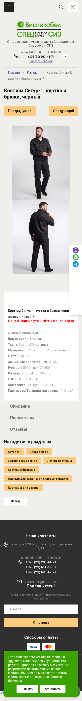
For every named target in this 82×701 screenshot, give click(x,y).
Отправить (41, 622)
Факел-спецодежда (23, 333)
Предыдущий (20, 111)
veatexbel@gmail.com (41, 582)
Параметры (22, 417)
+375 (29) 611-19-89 (41, 567)
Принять (27, 688)
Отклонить (53, 688)
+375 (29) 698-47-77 (41, 572)
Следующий (63, 111)
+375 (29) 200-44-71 (41, 56)
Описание (20, 406)
